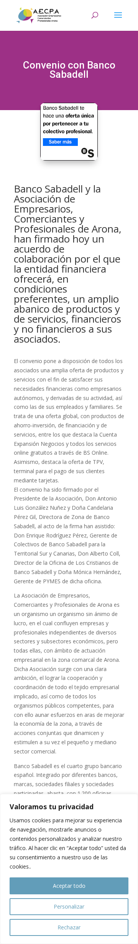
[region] (69, 869)
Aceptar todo (69, 885)
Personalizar (69, 906)
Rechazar (69, 927)
